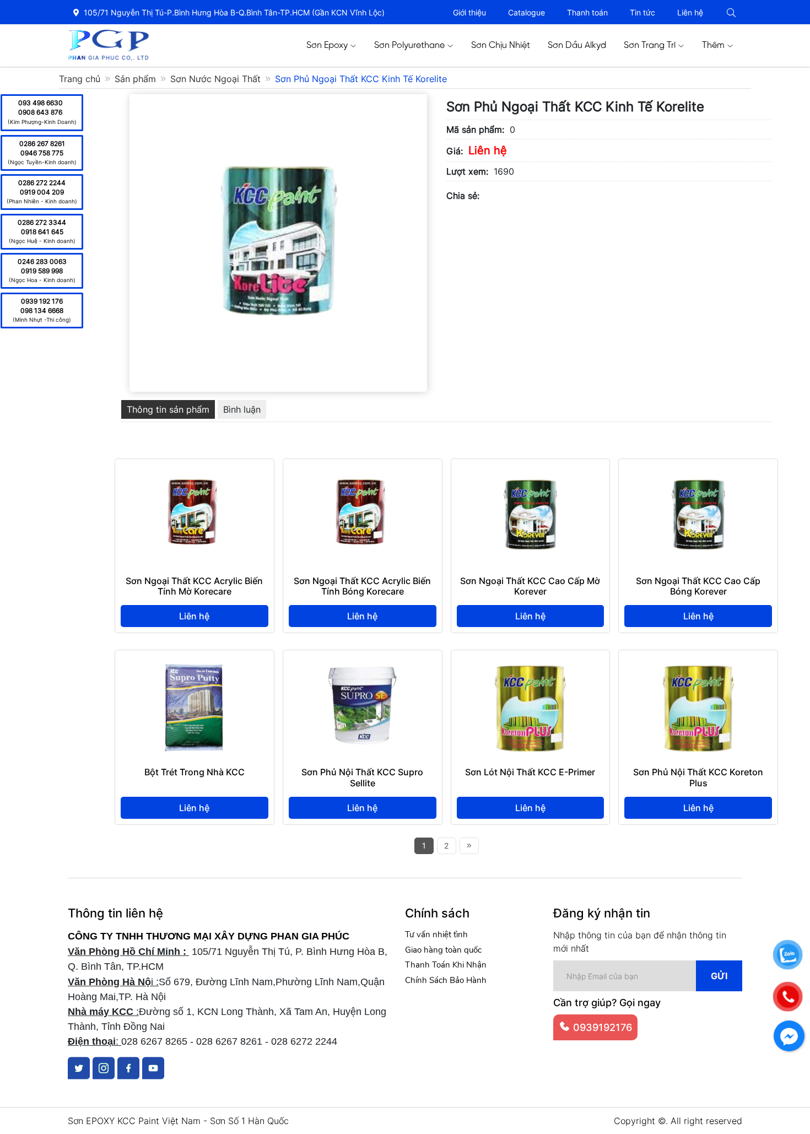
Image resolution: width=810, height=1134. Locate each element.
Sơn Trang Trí (650, 45)
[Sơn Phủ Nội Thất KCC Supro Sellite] (362, 662)
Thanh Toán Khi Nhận (446, 964)
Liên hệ (690, 12)
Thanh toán (587, 12)
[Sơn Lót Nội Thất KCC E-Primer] (530, 662)
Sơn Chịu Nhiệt (500, 45)
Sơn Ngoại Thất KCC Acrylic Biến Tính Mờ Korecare (194, 586)
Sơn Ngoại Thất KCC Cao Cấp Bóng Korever (698, 586)
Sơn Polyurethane (409, 45)
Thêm (713, 45)
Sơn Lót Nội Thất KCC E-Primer (530, 771)
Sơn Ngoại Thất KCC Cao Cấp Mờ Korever (530, 586)
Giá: (454, 150)
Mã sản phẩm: (475, 129)
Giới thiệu (469, 12)
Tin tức (642, 12)
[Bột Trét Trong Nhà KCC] (194, 662)
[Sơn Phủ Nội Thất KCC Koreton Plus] (698, 662)
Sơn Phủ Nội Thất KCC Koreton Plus (698, 777)
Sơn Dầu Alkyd (577, 45)
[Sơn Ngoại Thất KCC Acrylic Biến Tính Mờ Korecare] (194, 471)
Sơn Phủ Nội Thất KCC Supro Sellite (362, 777)
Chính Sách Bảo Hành (446, 980)
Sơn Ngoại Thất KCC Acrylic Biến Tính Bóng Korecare (362, 586)
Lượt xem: (467, 171)
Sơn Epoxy (327, 45)
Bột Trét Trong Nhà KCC (194, 771)
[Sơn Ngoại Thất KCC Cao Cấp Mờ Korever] (530, 471)
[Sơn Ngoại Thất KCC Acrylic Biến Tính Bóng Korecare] (362, 471)
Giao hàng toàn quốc (443, 949)
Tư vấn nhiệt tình (436, 934)
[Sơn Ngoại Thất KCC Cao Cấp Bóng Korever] (698, 471)
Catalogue (526, 12)
